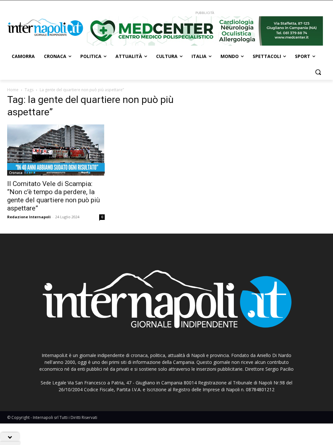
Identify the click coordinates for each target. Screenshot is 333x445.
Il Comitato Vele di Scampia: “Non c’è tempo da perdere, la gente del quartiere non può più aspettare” (53, 196)
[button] (318, 72)
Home (13, 90)
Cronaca (15, 172)
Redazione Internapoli (29, 216)
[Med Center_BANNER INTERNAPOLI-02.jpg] (205, 31)
